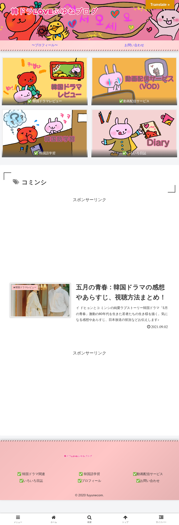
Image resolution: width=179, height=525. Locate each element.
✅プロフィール (89, 481)
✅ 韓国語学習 (89, 474)
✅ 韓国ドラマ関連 (31, 474)
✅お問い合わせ (148, 481)
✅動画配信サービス (148, 474)
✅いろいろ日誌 (31, 481)
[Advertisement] (89, 236)
